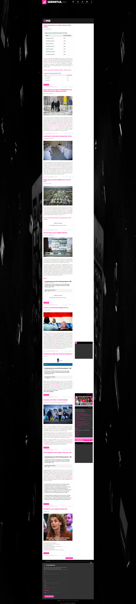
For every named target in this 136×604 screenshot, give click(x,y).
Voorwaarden (89, 561)
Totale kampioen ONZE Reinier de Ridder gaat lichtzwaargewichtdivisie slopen (83, 422)
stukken (67, 600)
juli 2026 (77, 432)
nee (70, 437)
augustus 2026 (78, 431)
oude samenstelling (65, 381)
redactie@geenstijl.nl (64, 569)
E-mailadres (46, 590)
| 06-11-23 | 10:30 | (52, 555)
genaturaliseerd (57, 342)
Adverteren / (84, 561)
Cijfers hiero (52, 129)
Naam (45, 585)
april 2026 (77, 435)
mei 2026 (77, 434)
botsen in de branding (47, 427)
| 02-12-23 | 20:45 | (52, 449)
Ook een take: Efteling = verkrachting (81, 413)
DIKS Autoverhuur (75, 600)
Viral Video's (63, 600)
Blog (70, 600)
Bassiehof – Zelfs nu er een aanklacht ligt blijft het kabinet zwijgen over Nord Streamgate (83, 424)
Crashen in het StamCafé (80, 412)
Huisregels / (57, 561)
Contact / (53, 561)
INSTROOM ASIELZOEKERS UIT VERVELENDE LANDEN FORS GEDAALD (59, 124)
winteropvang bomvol (56, 429)
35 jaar (59, 439)
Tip (44, 571)
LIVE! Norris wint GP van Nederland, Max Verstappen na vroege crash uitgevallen (84, 418)
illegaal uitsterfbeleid (67, 439)
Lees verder (46, 84)
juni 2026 (77, 433)
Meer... (77, 436)
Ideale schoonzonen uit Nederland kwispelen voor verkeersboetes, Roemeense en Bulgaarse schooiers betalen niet (84, 415)
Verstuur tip (50, 596)
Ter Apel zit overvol (59, 427)
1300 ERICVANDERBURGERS (55, 384)
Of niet (63, 214)
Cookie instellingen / (70, 561)
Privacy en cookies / (63, 561)
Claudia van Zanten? (53, 128)
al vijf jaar (55, 440)
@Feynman (45, 449)
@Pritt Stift (45, 133)
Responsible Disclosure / (78, 561)
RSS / (59, 561)
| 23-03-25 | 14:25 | (52, 133)
